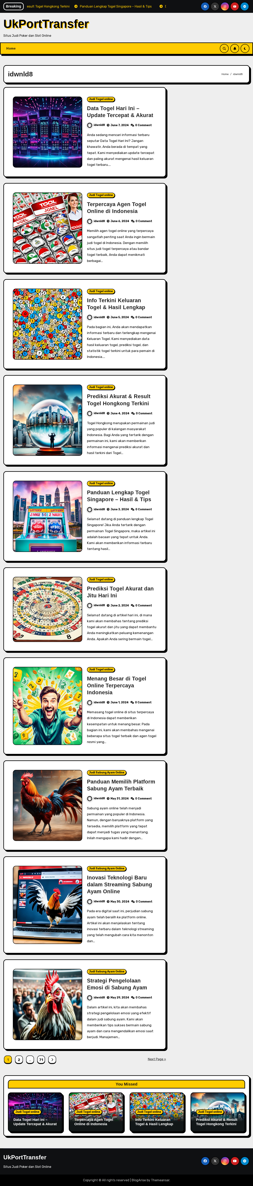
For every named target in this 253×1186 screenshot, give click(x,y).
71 (41, 1060)
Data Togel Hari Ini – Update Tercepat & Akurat (35, 1122)
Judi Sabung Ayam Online (106, 772)
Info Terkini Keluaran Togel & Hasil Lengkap (154, 1122)
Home (11, 48)
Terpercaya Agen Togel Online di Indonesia (93, 1122)
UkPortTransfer (46, 23)
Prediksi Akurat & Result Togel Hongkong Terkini (216, 1122)
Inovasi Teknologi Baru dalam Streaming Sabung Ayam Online (119, 884)
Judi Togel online (101, 99)
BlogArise (139, 1180)
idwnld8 (99, 125)
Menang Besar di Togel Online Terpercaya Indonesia (116, 685)
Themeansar (160, 1180)
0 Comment (143, 125)
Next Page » (157, 1059)
